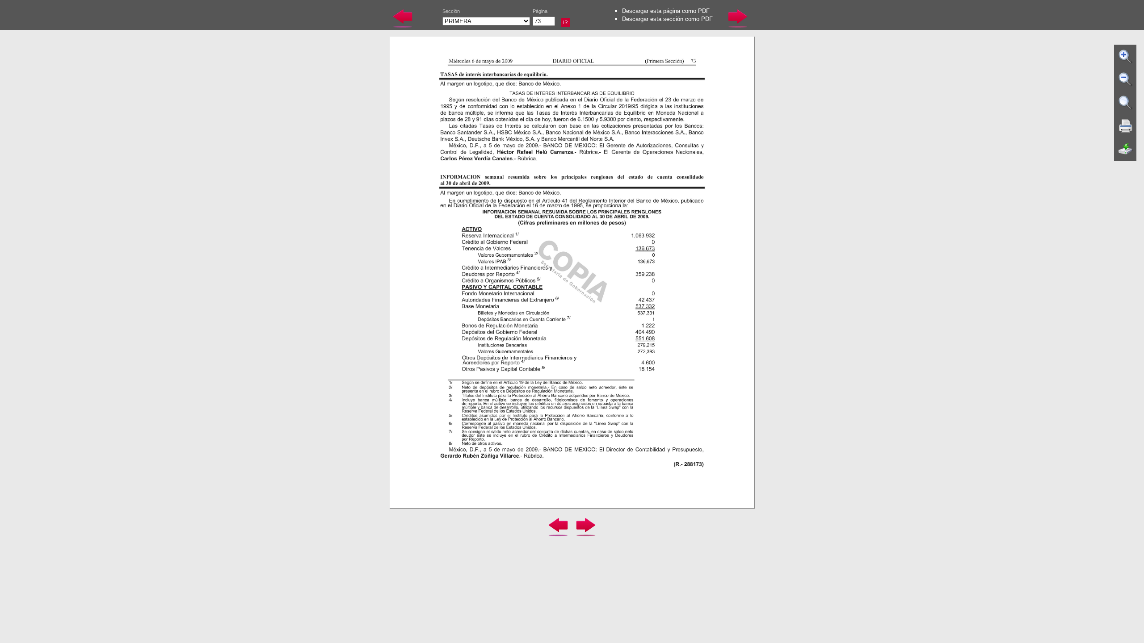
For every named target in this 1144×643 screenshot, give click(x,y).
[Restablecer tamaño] (1126, 103)
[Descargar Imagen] (1126, 149)
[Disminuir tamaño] (1126, 79)
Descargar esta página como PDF (666, 11)
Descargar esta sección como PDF (667, 19)
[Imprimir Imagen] (1126, 126)
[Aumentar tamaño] (1126, 56)
